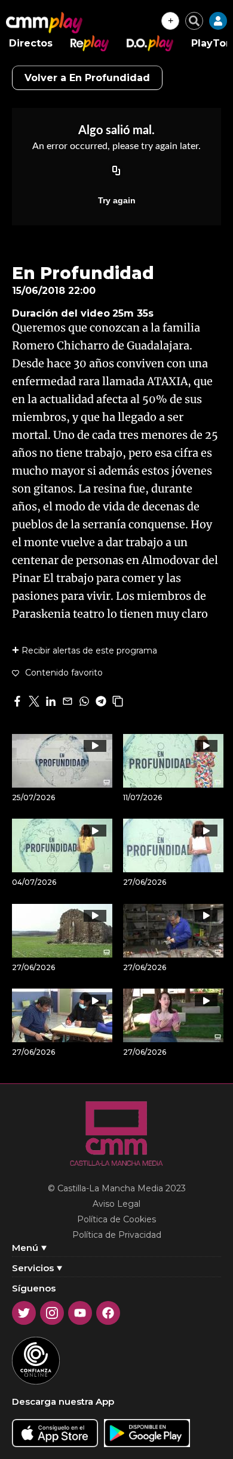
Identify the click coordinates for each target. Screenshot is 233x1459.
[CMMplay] (44, 22)
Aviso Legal (116, 1203)
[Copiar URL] (116, 171)
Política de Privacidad (116, 1234)
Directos (31, 43)
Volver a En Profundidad (87, 77)
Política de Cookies (116, 1219)
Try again (117, 200)
